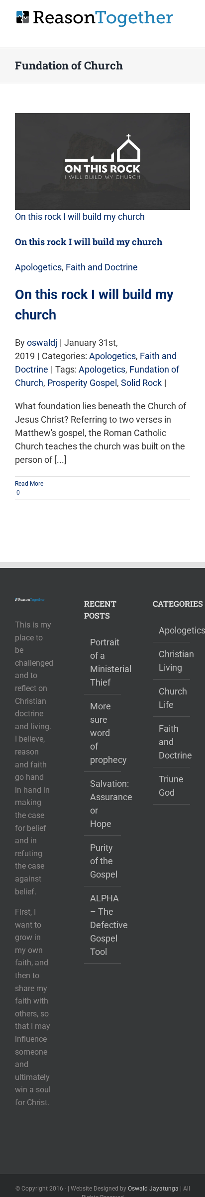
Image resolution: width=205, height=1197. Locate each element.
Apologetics (38, 267)
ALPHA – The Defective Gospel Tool (103, 925)
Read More (29, 483)
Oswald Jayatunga (153, 1188)
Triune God (171, 786)
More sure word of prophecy (103, 733)
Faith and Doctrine (102, 267)
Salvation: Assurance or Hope (103, 803)
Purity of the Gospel (103, 861)
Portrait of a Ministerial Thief (103, 662)
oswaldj (42, 342)
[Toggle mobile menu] (186, 32)
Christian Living (172, 661)
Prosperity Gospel (82, 383)
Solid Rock (141, 383)
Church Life (172, 698)
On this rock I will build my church (80, 216)
